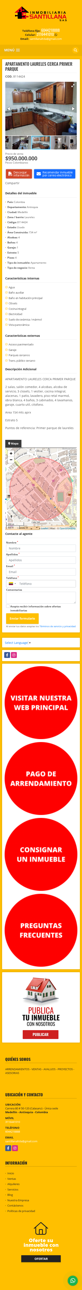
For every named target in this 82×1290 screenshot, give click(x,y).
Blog (10, 1195)
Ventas (11, 1179)
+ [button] (11, 453)
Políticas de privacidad (21, 1211)
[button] (73, 85)
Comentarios (14, 590)
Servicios (12, 1189)
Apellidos (13, 554)
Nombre (12, 542)
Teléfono (12, 578)
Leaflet (44, 528)
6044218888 (50, 30)
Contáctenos (15, 1205)
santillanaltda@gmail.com (21, 1141)
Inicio (10, 1173)
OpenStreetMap (68, 528)
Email (10, 566)
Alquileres (13, 1184)
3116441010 (45, 34)
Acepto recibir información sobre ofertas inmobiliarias (35, 608)
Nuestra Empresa (18, 1200)
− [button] (11, 459)
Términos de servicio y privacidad (58, 626)
